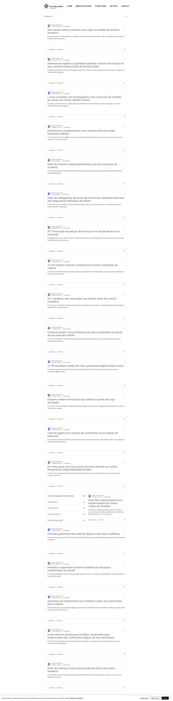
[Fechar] (171, 698)
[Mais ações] (125, 26)
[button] (126, 16)
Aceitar (165, 698)
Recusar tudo (155, 698)
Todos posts (48, 16)
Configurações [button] (144, 698)
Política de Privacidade (76, 698)
